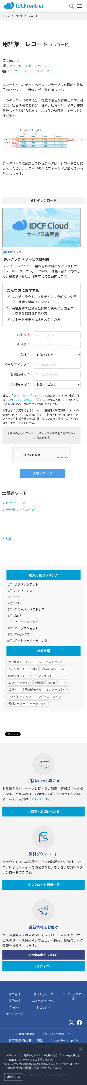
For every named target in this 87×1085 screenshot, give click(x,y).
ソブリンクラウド (26, 584)
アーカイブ (21, 634)
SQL (9, 538)
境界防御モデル (31, 689)
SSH (17, 597)
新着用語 (43, 650)
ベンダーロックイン (48, 696)
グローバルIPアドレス (29, 609)
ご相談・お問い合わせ (43, 811)
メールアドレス (15, 364)
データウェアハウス (20, 509)
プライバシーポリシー (27, 395)
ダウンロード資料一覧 (43, 884)
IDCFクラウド (16, 252)
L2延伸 (12, 689)
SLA (17, 603)
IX (65, 683)
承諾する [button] (13, 1077)
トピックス (43, 1007)
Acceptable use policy (65, 1040)
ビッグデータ (17, 70)
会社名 (22, 344)
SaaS (17, 615)
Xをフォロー (43, 966)
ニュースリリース (43, 1000)
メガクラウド (16, 669)
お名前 (22, 334)
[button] (63, 1068)
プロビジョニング (26, 622)
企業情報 (14, 994)
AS (62, 669)
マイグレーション (19, 696)
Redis (33, 669)
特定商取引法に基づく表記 (26, 1040)
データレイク (38, 703)
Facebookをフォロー (43, 954)
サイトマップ (14, 1013)
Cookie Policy (24, 1059)
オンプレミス (23, 590)
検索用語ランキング (43, 575)
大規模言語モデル (19, 662)
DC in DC (53, 683)
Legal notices (25, 1033)
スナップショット (26, 628)
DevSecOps (48, 669)
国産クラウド (16, 676)
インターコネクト (57, 689)
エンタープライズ (19, 683)
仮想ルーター (16, 703)
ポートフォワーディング (30, 640)
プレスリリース (43, 994)
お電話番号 (19, 374)
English (14, 1007)
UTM (38, 662)
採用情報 (14, 1000)
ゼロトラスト (54, 662)
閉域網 (39, 683)
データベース (39, 70)
